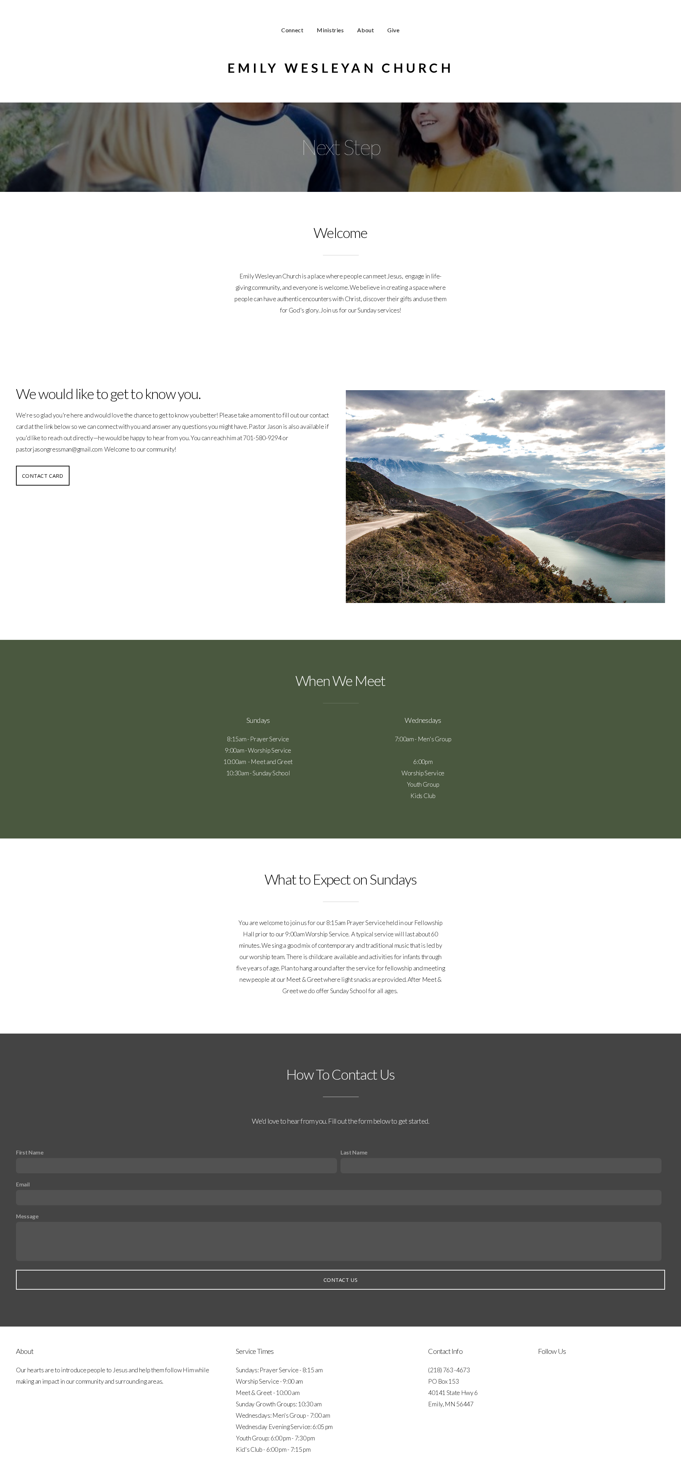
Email (22, 1184)
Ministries (331, 30)
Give (393, 30)
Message (27, 1216)
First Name (30, 1152)
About (366, 30)
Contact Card (42, 475)
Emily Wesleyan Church (340, 68)
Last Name (353, 1152)
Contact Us (340, 1279)
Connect (293, 30)
